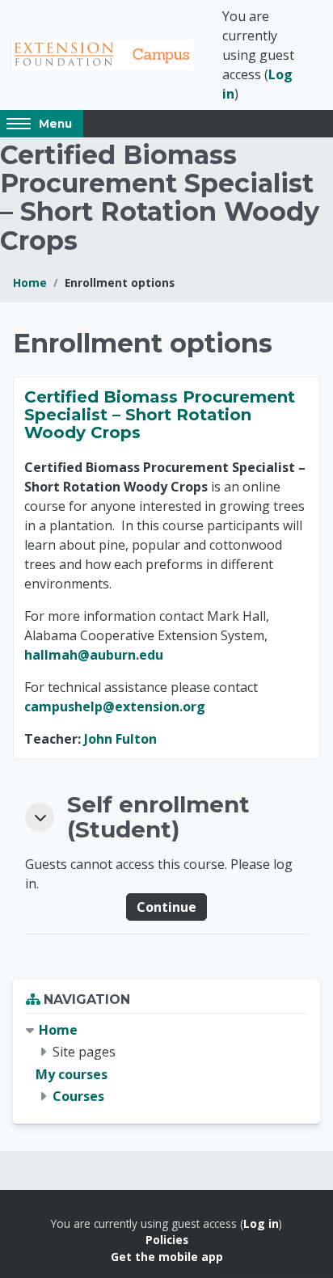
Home (30, 282)
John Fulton (120, 739)
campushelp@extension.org (114, 706)
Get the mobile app (167, 1256)
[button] (39, 817)
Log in (261, 1223)
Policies (166, 1239)
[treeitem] (166, 1063)
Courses (78, 1096)
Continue (166, 907)
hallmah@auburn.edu (93, 655)
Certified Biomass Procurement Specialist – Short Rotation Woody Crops (159, 414)
